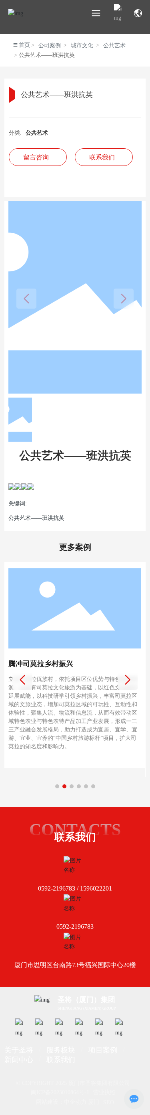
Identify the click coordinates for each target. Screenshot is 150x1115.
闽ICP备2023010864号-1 (60, 1092)
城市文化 (82, 45)
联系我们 (60, 1060)
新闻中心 (18, 1060)
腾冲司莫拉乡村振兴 (40, 664)
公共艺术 (114, 45)
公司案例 (49, 45)
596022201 (97, 888)
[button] (57, 786)
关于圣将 (18, 1050)
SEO (108, 1102)
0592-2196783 (56, 888)
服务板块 (60, 1050)
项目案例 (102, 1050)
